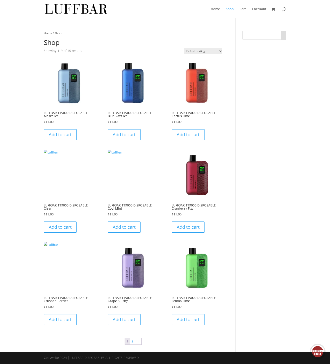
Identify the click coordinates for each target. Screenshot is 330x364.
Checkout (259, 9)
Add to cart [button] (60, 135)
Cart (243, 9)
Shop (230, 9)
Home (215, 9)
